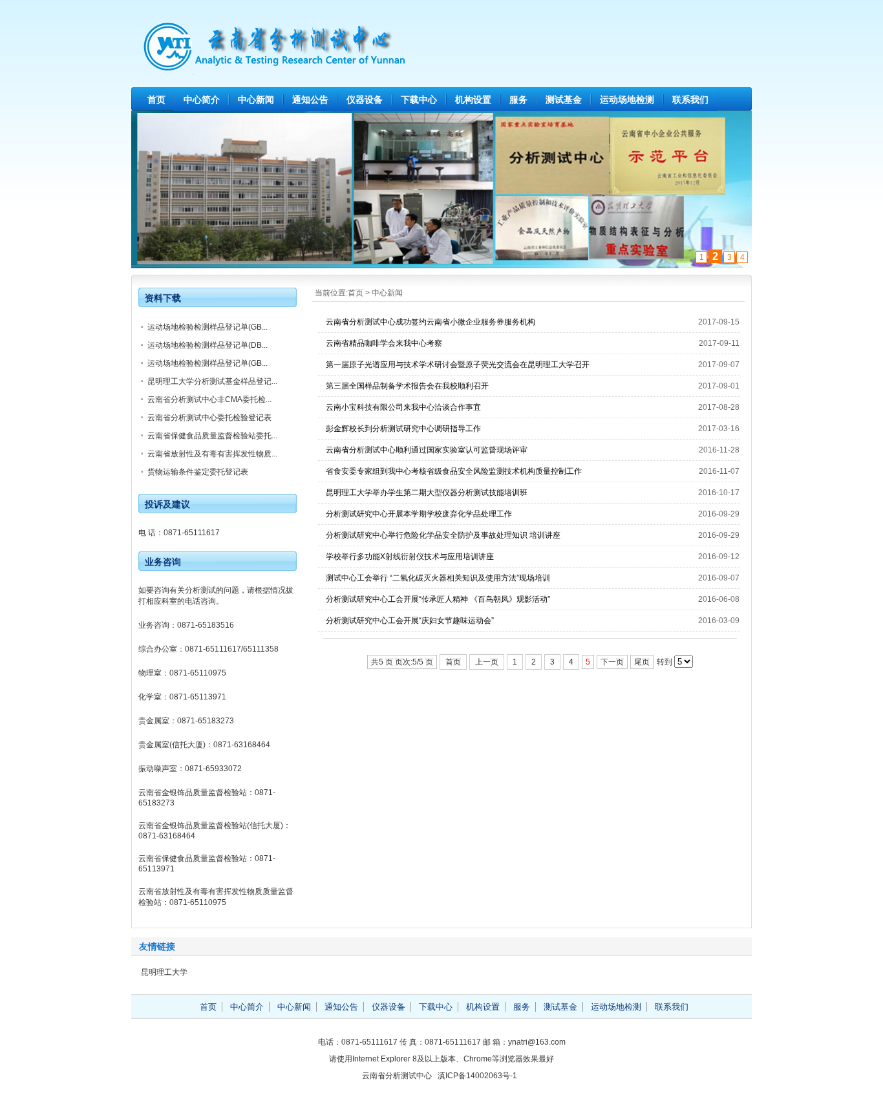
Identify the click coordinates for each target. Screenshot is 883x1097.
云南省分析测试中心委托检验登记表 (209, 417)
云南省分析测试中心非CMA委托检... (209, 399)
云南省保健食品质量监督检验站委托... (212, 435)
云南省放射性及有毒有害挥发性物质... (212, 453)
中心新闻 (256, 99)
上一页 (486, 661)
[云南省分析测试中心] (441, 70)
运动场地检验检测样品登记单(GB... (207, 327)
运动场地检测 (627, 99)
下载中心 (419, 99)
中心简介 (202, 99)
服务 (518, 99)
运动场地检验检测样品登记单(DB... (207, 345)
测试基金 (564, 99)
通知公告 (310, 99)
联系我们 (690, 99)
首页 (156, 99)
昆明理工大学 (164, 972)
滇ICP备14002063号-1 (477, 1075)
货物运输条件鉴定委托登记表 (197, 471)
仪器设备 (364, 99)
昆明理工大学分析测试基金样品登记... (212, 381)
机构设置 (473, 99)
